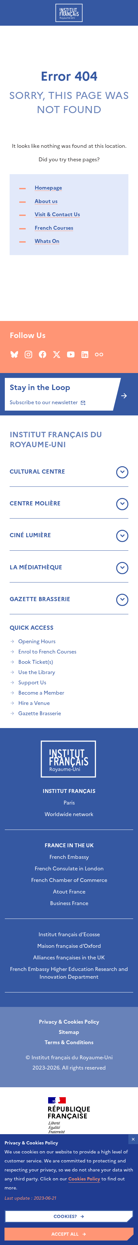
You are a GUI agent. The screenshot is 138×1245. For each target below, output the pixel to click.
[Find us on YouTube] (70, 354)
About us (46, 201)
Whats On (47, 241)
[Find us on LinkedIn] (85, 354)
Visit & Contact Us (57, 214)
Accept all (65, 1234)
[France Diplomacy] (69, 1115)
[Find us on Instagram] (28, 354)
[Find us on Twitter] (56, 354)
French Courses (54, 228)
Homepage (48, 187)
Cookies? (65, 1216)
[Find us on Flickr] (99, 354)
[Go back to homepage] (69, 13)
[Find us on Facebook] (42, 354)
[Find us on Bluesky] (14, 354)
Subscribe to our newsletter (44, 402)
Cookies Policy (84, 1179)
